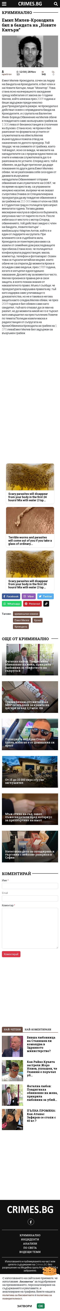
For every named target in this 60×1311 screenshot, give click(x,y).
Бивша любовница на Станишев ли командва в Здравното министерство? (41, 1044)
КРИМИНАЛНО (17, 12)
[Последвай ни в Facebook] (31, 1222)
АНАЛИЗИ (30, 1243)
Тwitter (47, 596)
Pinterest (34, 603)
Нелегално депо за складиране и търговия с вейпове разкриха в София (29, 854)
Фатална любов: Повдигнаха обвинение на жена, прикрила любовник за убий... (42, 1092)
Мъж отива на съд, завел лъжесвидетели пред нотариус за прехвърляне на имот (28, 817)
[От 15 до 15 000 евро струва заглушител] (30, 771)
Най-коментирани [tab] (38, 1029)
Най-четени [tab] (12, 1029)
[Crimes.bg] (30, 1209)
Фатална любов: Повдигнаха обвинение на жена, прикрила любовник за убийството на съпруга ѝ (28, 666)
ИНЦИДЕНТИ (30, 1239)
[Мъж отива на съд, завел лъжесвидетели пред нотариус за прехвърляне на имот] (30, 809)
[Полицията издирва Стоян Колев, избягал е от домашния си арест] (30, 734)
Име (5, 880)
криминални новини (26, 613)
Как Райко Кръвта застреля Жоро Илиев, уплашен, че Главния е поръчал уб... (42, 1068)
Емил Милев (22, 620)
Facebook (13, 596)
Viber (31, 596)
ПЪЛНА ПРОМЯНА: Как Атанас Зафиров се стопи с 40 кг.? (41, 1116)
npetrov (7, 74)
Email (5, 893)
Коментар (8, 905)
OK (40, 1306)
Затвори (24, 1306)
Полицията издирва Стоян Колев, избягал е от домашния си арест (30, 742)
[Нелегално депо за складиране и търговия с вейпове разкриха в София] (30, 846)
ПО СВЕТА (30, 1247)
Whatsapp (13, 603)
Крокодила (21, 626)
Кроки (37, 620)
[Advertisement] (30, 368)
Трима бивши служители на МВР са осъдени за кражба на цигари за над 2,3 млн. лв (27, 705)
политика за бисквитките (18, 1295)
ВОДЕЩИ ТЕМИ (30, 1252)
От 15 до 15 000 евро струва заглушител (24, 781)
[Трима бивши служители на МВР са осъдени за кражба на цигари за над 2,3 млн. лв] (30, 697)
